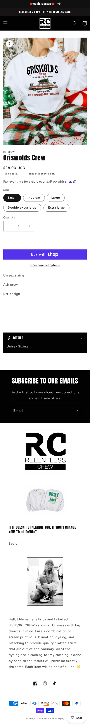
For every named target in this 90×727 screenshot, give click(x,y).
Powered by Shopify (54, 719)
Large (55, 198)
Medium (34, 198)
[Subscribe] (76, 411)
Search (14, 543)
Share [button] (12, 305)
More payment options (45, 265)
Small (12, 198)
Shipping (23, 173)
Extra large (56, 207)
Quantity (9, 217)
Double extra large (22, 207)
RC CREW (38, 719)
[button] (5, 23)
